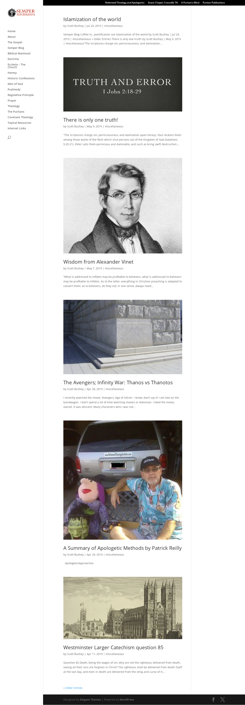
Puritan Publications (214, 3)
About (12, 37)
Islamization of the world (92, 19)
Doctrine (13, 59)
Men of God (15, 84)
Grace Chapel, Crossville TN (163, 3)
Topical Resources (19, 123)
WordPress (127, 699)
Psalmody (14, 89)
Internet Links (17, 128)
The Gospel (15, 42)
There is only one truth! (90, 119)
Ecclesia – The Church (16, 66)
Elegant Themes (90, 699)
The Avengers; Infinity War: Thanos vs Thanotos (118, 382)
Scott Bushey (75, 26)
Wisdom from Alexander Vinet (98, 261)
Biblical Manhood (19, 53)
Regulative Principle (21, 95)
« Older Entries (72, 688)
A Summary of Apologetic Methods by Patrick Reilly (122, 547)
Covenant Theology (20, 117)
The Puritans (16, 111)
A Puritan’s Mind (190, 3)
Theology (14, 106)
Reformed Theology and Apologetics (125, 3)
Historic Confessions (21, 78)
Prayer (12, 100)
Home (12, 31)
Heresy (12, 73)
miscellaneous (113, 26)
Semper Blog (16, 48)
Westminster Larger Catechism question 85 (113, 647)
